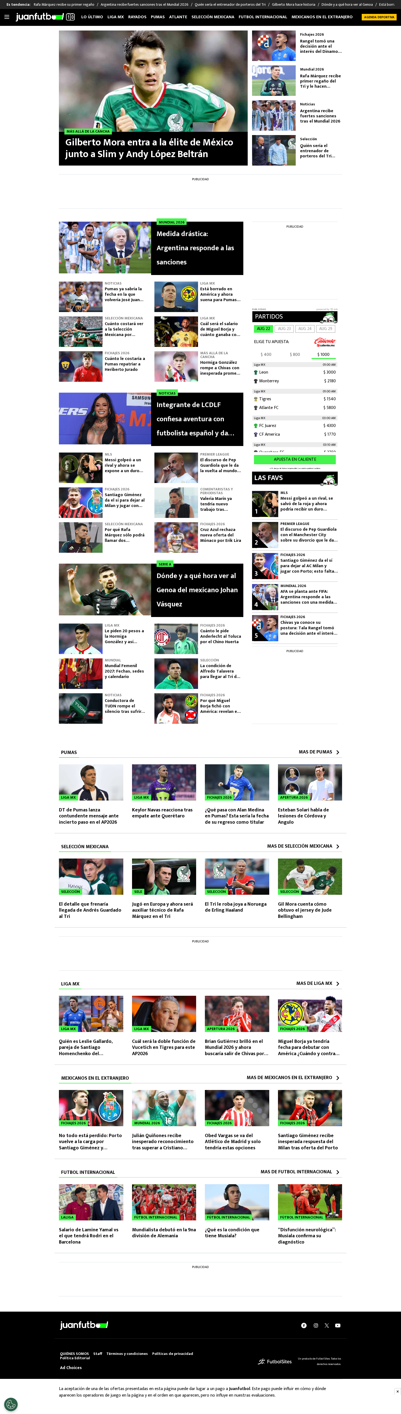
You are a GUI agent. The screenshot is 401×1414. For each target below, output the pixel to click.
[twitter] (327, 1325)
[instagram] (316, 1325)
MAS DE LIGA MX (314, 983)
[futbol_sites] (275, 1361)
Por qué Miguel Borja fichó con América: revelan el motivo (219, 709)
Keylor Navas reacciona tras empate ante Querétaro (162, 813)
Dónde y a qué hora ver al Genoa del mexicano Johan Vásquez (197, 590)
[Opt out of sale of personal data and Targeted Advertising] (11, 1404)
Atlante (178, 17)
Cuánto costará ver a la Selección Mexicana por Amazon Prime (124, 332)
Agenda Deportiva (379, 17)
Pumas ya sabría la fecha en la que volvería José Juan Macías (123, 297)
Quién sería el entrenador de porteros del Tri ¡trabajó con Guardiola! (315, 151)
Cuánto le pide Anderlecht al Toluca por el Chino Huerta (220, 636)
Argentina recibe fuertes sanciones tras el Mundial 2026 (320, 116)
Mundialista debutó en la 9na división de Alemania (164, 1233)
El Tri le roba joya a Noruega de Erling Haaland (236, 907)
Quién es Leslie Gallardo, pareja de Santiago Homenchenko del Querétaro (86, 1050)
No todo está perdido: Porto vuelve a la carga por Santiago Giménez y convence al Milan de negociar (90, 1148)
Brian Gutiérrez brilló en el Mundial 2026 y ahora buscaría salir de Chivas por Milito (234, 1050)
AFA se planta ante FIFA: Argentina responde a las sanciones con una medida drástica (306, 597)
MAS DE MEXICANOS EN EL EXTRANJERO (289, 1078)
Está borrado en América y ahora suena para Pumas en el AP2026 (218, 297)
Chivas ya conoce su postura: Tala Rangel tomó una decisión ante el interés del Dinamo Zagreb (308, 628)
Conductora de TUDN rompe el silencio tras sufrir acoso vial (123, 709)
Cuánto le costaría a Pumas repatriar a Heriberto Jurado (125, 364)
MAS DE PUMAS (315, 752)
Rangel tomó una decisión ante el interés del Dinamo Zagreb (319, 46)
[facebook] (304, 1325)
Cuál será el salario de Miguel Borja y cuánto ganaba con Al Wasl (219, 332)
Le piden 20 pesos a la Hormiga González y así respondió (124, 639)
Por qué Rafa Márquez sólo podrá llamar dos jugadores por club (125, 538)
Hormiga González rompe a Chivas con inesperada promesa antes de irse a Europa (220, 373)
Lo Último (92, 17)
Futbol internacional (263, 17)
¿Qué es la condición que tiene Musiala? (232, 1233)
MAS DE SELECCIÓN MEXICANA (299, 846)
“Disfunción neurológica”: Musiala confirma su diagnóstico (307, 1236)
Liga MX (115, 17)
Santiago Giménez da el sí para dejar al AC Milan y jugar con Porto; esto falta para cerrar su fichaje (307, 566)
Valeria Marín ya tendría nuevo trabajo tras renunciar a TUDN (217, 507)
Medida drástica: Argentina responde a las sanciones (195, 248)
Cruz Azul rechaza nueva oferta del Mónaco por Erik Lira (220, 535)
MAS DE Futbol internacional (296, 1172)
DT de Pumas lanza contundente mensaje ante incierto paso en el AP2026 (89, 816)
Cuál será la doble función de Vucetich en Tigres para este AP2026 (164, 1047)
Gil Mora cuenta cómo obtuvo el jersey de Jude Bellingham (305, 910)
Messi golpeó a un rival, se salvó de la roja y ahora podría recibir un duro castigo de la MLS (306, 504)
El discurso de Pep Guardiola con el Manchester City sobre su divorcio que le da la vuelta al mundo (308, 535)
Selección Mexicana (212, 17)
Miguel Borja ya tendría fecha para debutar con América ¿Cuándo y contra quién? (306, 1050)
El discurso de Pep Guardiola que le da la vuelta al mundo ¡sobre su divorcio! (219, 468)
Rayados (137, 17)
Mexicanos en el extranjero (322, 17)
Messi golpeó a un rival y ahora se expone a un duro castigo (123, 468)
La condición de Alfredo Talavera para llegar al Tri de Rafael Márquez (219, 674)
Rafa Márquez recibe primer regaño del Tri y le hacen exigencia (320, 81)
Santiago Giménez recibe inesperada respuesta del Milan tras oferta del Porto (308, 1142)
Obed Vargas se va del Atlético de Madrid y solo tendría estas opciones (233, 1142)
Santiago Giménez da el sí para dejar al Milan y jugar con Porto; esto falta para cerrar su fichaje (125, 508)
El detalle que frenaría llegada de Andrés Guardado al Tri (90, 910)
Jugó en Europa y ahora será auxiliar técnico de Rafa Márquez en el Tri (162, 910)
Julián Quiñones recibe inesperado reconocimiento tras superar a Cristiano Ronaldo (163, 1145)
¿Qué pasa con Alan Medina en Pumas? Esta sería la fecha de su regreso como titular (237, 816)
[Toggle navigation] (6, 17)
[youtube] (337, 1325)
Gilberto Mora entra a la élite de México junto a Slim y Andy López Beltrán (149, 148)
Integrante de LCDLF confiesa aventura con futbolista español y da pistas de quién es (192, 420)
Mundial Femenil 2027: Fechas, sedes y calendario (124, 671)
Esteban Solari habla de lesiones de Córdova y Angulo (303, 816)
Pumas (158, 17)
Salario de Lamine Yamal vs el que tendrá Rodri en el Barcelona (88, 1236)
